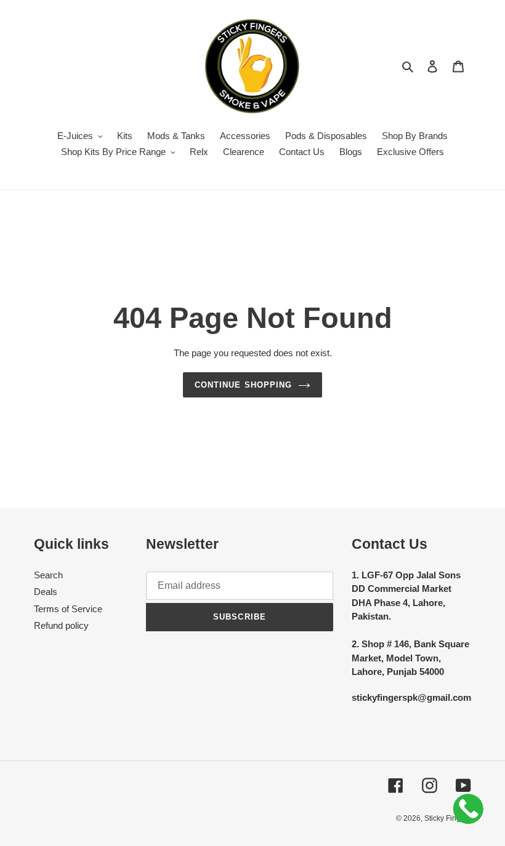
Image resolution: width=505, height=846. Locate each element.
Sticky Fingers (447, 818)
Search (48, 575)
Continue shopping (243, 384)
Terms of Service (68, 609)
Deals (45, 591)
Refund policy (61, 625)
